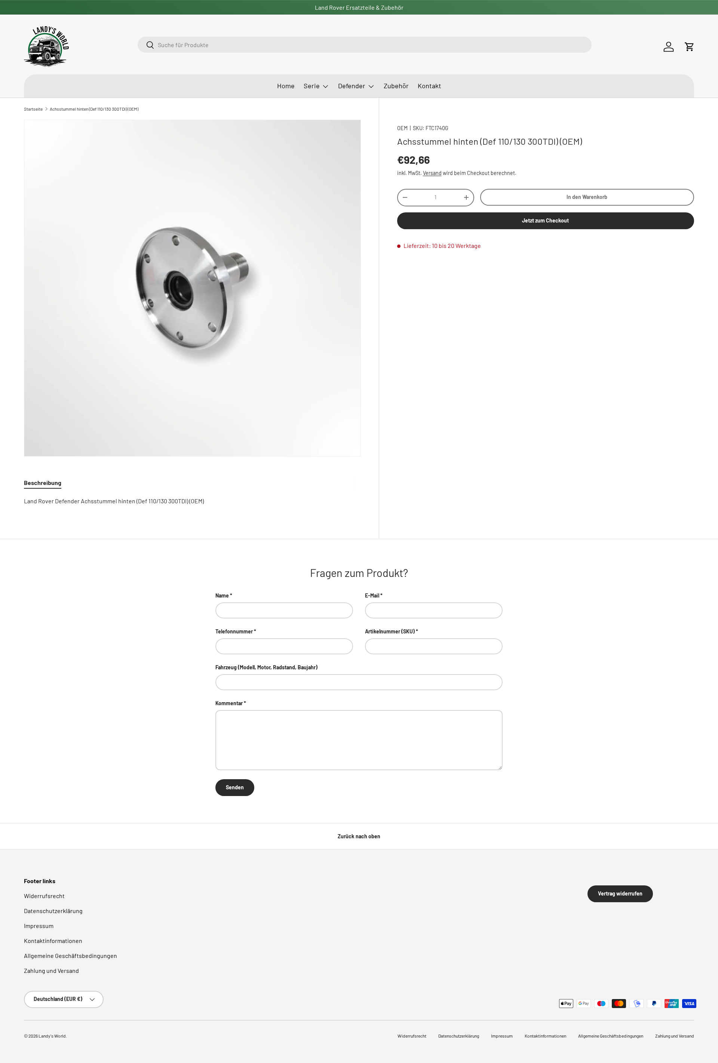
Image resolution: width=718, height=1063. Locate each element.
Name (222, 595)
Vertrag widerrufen (620, 893)
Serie (312, 86)
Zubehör (396, 86)
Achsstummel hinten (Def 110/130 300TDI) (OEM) (94, 109)
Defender (351, 86)
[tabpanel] (192, 501)
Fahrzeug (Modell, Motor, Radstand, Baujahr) (266, 667)
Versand (432, 172)
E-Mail (372, 595)
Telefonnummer (234, 631)
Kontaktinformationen (53, 940)
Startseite (33, 109)
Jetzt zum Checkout (545, 220)
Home (286, 86)
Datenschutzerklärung (53, 910)
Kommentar (229, 703)
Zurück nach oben (359, 836)
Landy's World (52, 1035)
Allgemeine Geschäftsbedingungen (70, 955)
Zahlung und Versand (51, 970)
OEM (402, 128)
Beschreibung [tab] (42, 482)
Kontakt (429, 86)
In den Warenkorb (587, 197)
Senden (235, 787)
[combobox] (364, 45)
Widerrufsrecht (44, 895)
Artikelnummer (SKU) (390, 631)
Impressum (38, 925)
